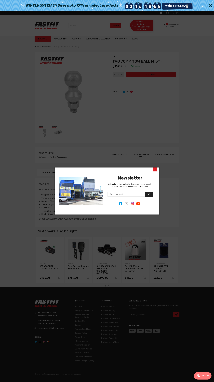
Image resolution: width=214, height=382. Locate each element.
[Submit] (149, 194)
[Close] (155, 169)
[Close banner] (210, 5)
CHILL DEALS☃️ (178, 6)
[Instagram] (132, 204)
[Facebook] (121, 204)
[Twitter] (126, 204)
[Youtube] (138, 204)
